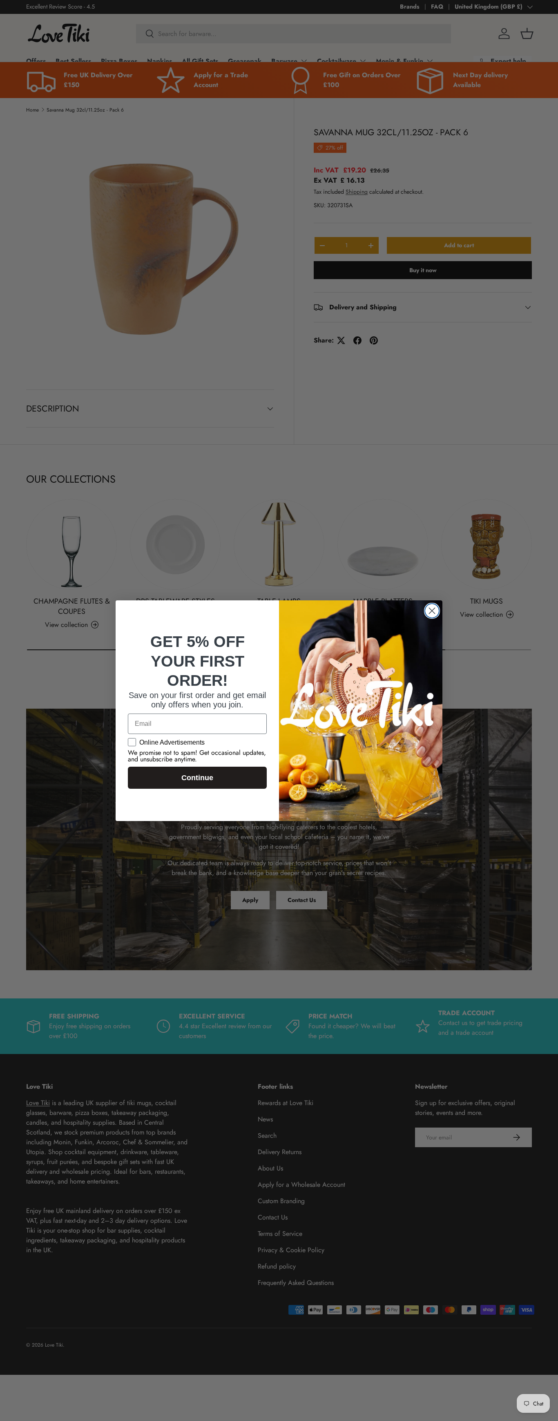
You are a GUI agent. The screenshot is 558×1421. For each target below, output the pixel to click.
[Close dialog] (432, 611)
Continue (197, 778)
